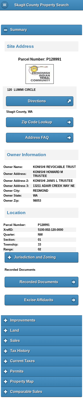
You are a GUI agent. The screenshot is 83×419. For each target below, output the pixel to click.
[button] (39, 101)
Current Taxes (23, 362)
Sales (16, 342)
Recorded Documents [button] (39, 282)
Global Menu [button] (4, 4)
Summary (19, 31)
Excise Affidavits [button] (38, 300)
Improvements (24, 322)
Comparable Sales (27, 393)
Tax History (21, 352)
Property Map (23, 383)
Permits (18, 372)
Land (15, 332)
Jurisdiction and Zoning (36, 259)
